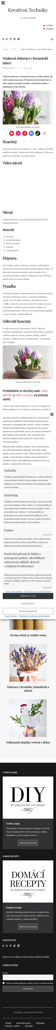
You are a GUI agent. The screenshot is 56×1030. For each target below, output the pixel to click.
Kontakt (29, 1025)
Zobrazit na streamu (28, 842)
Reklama (40, 1023)
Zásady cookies (11, 616)
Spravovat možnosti (28, 611)
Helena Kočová (9, 68)
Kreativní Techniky (28, 9)
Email (5, 973)
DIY (19, 631)
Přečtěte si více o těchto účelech (37, 591)
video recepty (24, 395)
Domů (8, 1023)
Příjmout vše (28, 596)
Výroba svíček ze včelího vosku (28, 635)
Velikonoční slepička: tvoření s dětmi (28, 742)
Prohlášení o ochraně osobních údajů (34, 616)
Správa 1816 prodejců (14, 591)
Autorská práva (23, 1023)
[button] (52, 414)
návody (19, 409)
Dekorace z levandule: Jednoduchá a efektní (28, 688)
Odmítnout (28, 603)
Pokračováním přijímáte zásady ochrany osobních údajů (29, 983)
